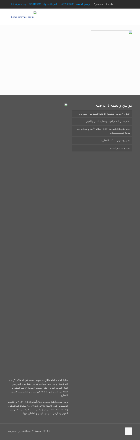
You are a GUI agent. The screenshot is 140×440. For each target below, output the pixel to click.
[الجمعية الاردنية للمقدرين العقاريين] (23, 17)
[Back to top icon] (128, 431)
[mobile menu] (14, 17)
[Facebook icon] (126, 4)
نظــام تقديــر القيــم (120, 148)
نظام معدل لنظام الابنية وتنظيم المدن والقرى (108, 121)
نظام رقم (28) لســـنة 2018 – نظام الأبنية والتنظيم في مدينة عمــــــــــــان (103, 131)
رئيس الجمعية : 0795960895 (75, 4)
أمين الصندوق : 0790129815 (43, 4)
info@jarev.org (18, 4)
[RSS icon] (122, 4)
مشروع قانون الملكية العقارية (115, 140)
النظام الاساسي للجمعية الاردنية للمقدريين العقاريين (104, 113)
